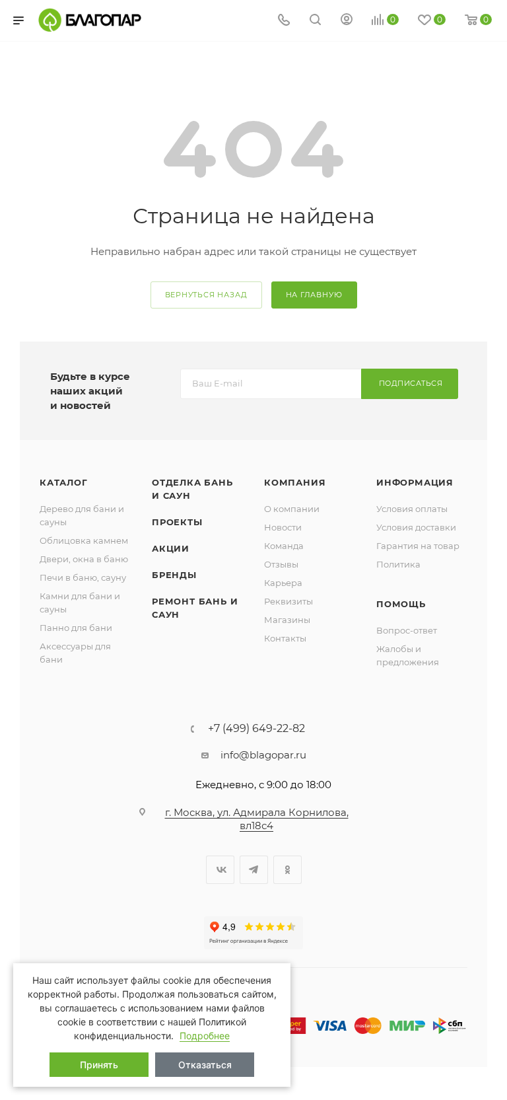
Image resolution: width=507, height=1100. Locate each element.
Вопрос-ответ (406, 630)
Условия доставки (416, 527)
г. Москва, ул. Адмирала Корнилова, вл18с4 (257, 819)
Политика (398, 564)
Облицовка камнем (84, 540)
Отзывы (281, 564)
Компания (294, 482)
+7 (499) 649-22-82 (256, 728)
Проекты (177, 522)
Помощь (401, 604)
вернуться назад (206, 294)
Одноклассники (287, 870)
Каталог (64, 482)
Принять (99, 1064)
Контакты (285, 638)
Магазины (287, 619)
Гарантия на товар (417, 545)
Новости (283, 527)
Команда (284, 545)
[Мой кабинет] (347, 21)
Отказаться (205, 1064)
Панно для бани (76, 627)
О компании (292, 508)
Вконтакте (220, 870)
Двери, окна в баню (84, 559)
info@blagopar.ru (263, 755)
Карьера (283, 582)
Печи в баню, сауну (83, 577)
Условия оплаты (412, 508)
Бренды (174, 574)
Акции (170, 548)
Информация (415, 482)
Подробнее (205, 1035)
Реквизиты (288, 601)
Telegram (254, 870)
